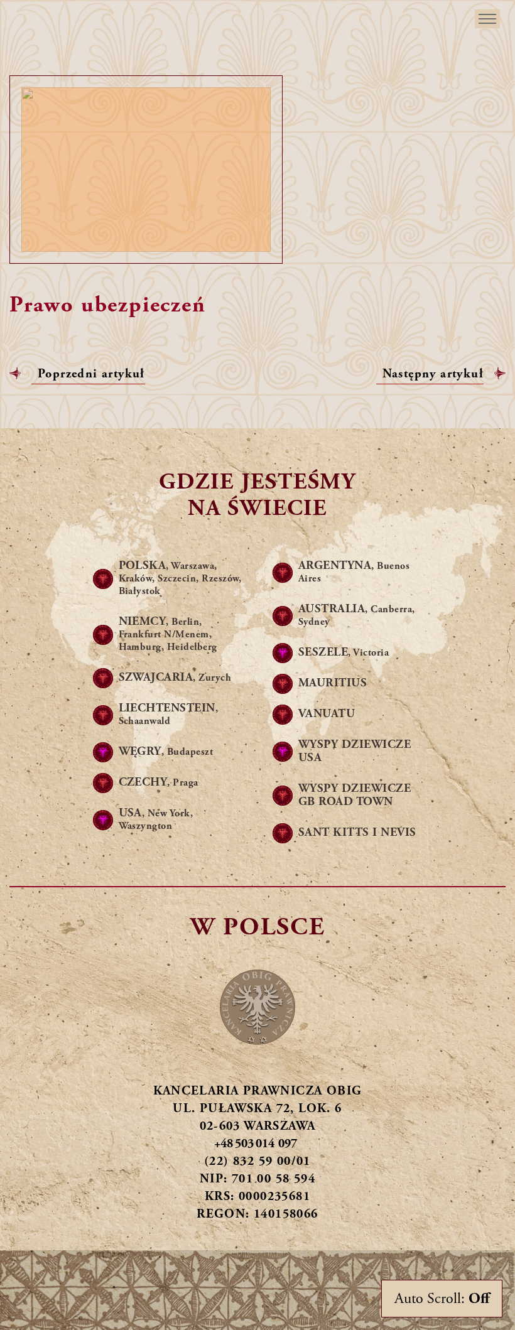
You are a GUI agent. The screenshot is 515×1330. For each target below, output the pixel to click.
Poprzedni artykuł (91, 374)
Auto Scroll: (441, 1298)
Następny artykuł (433, 374)
